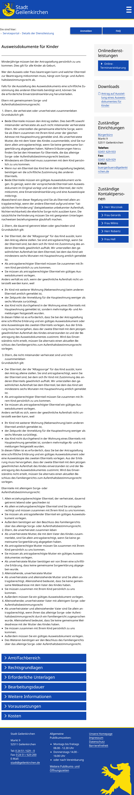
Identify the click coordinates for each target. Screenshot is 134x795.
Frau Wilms (111, 223)
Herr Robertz (112, 231)
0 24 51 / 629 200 (26, 755)
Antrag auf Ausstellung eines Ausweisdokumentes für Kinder (113, 99)
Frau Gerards (112, 215)
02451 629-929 (107, 159)
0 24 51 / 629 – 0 (25, 751)
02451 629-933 (107, 151)
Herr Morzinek (113, 207)
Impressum (96, 737)
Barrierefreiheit (98, 745)
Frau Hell (109, 239)
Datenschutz (97, 741)
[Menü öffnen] (129, 9)
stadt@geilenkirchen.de (25, 762)
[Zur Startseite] (55, 9)
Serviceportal (11, 33)
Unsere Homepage (100, 734)
